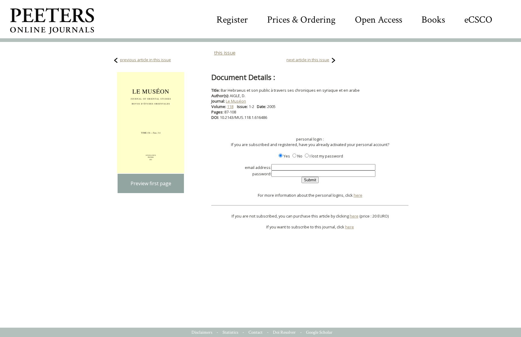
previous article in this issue (145, 59)
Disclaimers (201, 332)
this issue (224, 52)
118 (230, 106)
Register (232, 20)
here (358, 195)
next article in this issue (307, 59)
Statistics (230, 332)
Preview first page (151, 183)
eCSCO (478, 20)
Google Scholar (319, 332)
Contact (255, 332)
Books (433, 20)
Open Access (378, 20)
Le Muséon (236, 101)
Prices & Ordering (301, 20)
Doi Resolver (284, 332)
